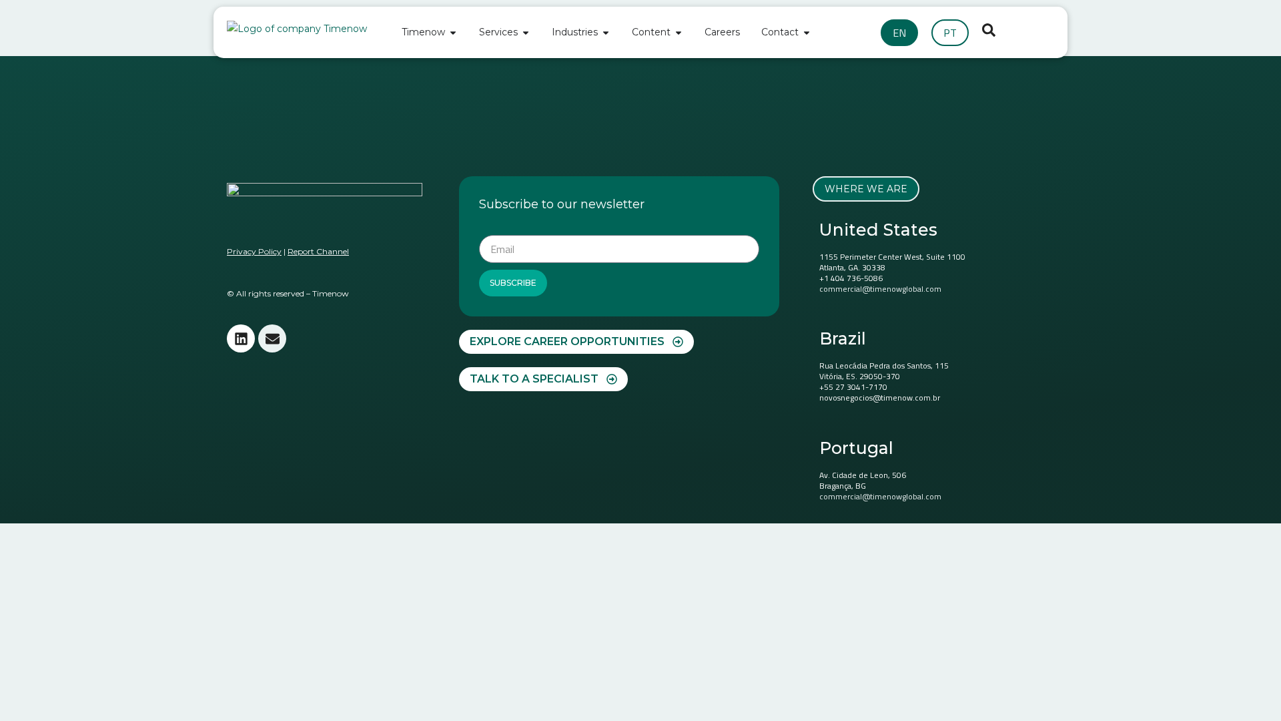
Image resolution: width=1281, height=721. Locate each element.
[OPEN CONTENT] (678, 32)
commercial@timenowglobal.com (880, 288)
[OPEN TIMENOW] (453, 32)
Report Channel (318, 251)
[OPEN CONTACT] (806, 32)
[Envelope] (272, 338)
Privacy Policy (254, 251)
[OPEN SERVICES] (525, 32)
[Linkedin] (241, 338)
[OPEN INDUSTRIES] (605, 32)
